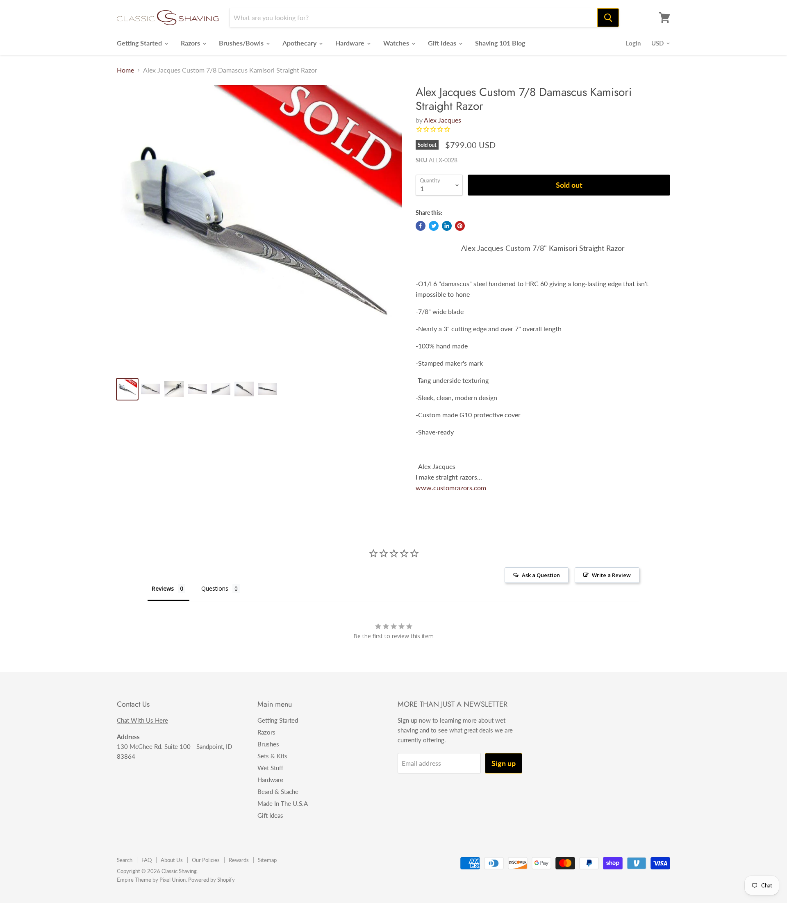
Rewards (239, 860)
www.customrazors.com (451, 487)
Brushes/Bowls (242, 43)
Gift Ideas (443, 43)
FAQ (146, 860)
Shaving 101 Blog (500, 43)
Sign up (503, 763)
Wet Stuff (270, 767)
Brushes (268, 744)
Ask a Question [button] (541, 575)
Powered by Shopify (211, 879)
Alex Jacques (442, 120)
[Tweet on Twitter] (434, 226)
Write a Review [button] (611, 575)
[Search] (608, 17)
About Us (172, 860)
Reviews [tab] (163, 588)
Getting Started (140, 43)
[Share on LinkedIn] (447, 226)
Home (125, 70)
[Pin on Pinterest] (460, 226)
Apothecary (300, 43)
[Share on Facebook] (420, 226)
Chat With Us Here (142, 720)
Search (124, 860)
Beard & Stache (277, 791)
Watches (397, 43)
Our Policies (206, 860)
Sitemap (267, 860)
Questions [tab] (214, 588)
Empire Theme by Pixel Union (151, 879)
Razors (191, 43)
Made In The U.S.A (282, 803)
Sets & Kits (272, 756)
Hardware (350, 43)
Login (633, 43)
